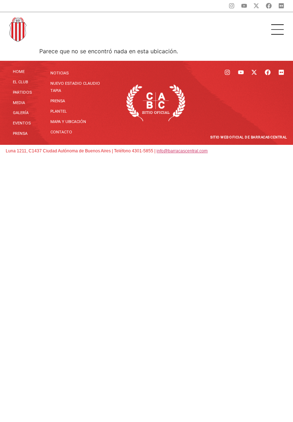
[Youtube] (244, 6)
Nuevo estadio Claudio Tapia (75, 87)
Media (19, 102)
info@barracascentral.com (182, 150)
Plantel (58, 111)
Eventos (22, 123)
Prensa (20, 133)
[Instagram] (232, 6)
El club (20, 82)
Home (19, 71)
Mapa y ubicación (68, 121)
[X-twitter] (256, 6)
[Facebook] (269, 6)
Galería (21, 113)
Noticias (59, 73)
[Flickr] (281, 6)
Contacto (61, 132)
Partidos (22, 92)
